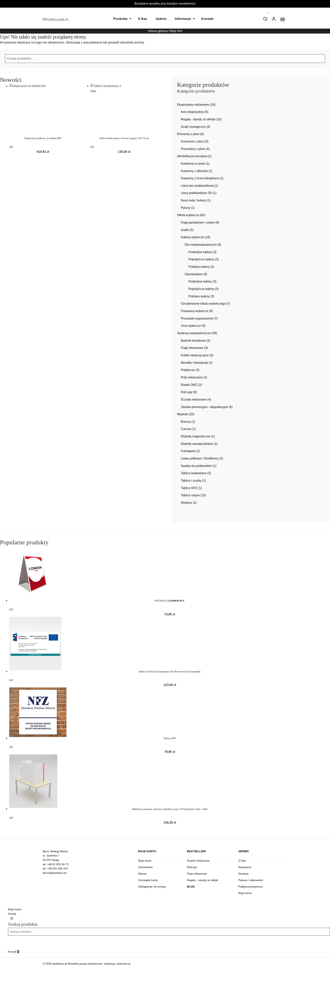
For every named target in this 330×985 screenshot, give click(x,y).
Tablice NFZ (189, 488)
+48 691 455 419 (57, 868)
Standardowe (194, 274)
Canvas (186, 429)
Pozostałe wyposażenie (197, 318)
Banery (186, 421)
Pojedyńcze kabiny (201, 259)
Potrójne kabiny (199, 266)
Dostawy (243, 873)
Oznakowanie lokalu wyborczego (203, 303)
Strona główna (158, 31)
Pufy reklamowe (192, 377)
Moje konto (144, 860)
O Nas (142, 18)
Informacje (183, 18)
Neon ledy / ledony (193, 200)
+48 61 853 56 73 (58, 864)
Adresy (142, 873)
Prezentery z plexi (193, 148)
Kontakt (207, 18)
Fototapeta (188, 451)
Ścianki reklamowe (194, 399)
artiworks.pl (123, 963)
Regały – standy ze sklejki (202, 880)
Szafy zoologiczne (193, 126)
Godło (185, 230)
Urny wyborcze (191, 325)
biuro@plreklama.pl (54, 872)
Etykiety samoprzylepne (197, 443)
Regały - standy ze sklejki (198, 119)
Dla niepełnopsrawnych (201, 244)
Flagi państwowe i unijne (198, 222)
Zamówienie (145, 867)
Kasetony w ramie (193, 163)
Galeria (161, 18)
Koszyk (13, 951)
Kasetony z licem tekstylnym (200, 178)
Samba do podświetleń (196, 466)
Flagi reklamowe (192, 347)
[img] (265, 19)
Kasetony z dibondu (194, 171)
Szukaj (12, 913)
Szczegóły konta (148, 880)
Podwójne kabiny (200, 252)
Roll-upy (186, 392)
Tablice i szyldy (191, 480)
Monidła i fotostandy (194, 362)
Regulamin (244, 867)
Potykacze (188, 370)
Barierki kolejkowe (193, 340)
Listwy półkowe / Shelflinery (199, 458)
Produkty (120, 18)
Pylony (185, 207)
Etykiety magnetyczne (195, 436)
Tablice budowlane (193, 473)
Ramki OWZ (189, 384)
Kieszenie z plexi (192, 141)
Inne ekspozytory (192, 111)
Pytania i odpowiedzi (250, 880)
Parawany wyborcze (194, 311)
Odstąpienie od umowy (152, 886)
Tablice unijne (190, 495)
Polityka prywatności (250, 886)
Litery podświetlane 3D (196, 193)
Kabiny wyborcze (192, 237)
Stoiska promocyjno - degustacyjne (204, 407)
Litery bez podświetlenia (197, 185)
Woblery (186, 502)
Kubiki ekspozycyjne (195, 355)
